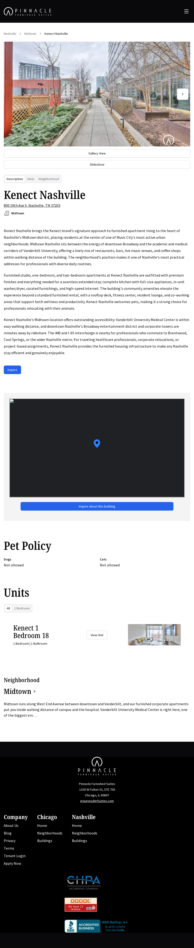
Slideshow (97, 164)
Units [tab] (30, 179)
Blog (8, 833)
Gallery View (97, 153)
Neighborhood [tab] (49, 179)
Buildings (44, 840)
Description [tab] (15, 179)
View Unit (97, 635)
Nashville (10, 33)
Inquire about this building (97, 506)
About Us (11, 825)
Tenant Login (15, 855)
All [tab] (8, 608)
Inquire (12, 370)
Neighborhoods (49, 833)
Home (42, 825)
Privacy (9, 840)
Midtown (30, 33)
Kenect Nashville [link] (56, 33)
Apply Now (12, 863)
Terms (9, 848)
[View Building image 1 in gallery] (97, 94)
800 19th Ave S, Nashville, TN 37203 (32, 205)
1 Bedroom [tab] (22, 608)
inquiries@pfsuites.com (97, 801)
